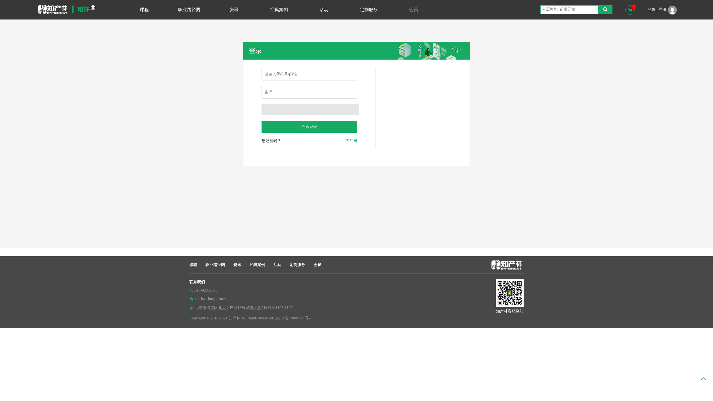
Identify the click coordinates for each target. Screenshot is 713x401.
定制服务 (369, 9)
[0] (630, 10)
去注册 (351, 141)
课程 (144, 9)
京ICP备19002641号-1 (293, 318)
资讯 (233, 9)
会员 (413, 9)
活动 (323, 9)
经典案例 (279, 9)
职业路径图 (189, 9)
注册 (662, 10)
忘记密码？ (271, 141)
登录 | (652, 10)
